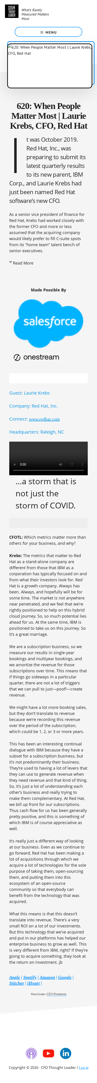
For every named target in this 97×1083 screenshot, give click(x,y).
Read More (23, 263)
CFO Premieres (56, 994)
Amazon (47, 977)
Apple (14, 977)
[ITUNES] (31, 1053)
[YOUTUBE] (48, 1053)
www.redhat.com (44, 419)
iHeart (33, 983)
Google (65, 977)
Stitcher (16, 983)
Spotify (30, 977)
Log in (83, 1068)
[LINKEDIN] (65, 1053)
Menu (51, 32)
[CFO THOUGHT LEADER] (11, 13)
